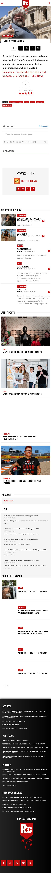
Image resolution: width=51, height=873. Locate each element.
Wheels (6, 478)
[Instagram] (23, 189)
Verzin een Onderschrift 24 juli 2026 (32, 673)
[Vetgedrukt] (4, 141)
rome (32, 102)
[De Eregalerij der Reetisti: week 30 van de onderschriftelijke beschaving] (9, 630)
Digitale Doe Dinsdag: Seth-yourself (16, 808)
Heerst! (6, 434)
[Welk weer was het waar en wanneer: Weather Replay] (25, 416)
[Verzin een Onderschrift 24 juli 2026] (9, 671)
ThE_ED (19, 251)
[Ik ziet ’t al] (8, 291)
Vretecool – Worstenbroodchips (15, 740)
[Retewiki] (30, 863)
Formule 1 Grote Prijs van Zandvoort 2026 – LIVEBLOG (23, 482)
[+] (34, 142)
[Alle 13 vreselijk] (8, 250)
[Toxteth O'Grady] (17, 181)
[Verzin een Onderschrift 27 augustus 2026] (25, 373)
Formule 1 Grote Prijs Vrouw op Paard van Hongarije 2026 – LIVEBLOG (33, 611)
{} (31, 142)
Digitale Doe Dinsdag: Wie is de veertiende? (18, 811)
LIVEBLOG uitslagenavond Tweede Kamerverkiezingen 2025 (24, 775)
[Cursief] (7, 141)
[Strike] (13, 141)
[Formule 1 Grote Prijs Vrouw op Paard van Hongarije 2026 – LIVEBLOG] (9, 610)
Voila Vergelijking (9, 785)
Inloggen (44, 126)
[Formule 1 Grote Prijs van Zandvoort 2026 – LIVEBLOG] (25, 460)
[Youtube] (33, 189)
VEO (4, 349)
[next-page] (7, 685)
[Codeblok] (25, 141)
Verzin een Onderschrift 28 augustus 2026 (22, 352)
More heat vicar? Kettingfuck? (14, 804)
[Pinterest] (32, 48)
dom (20, 102)
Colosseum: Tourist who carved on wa (23, 72)
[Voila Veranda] (8, 268)
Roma (26, 102)
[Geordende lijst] (16, 141)
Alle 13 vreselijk (24, 249)
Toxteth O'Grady (29, 180)
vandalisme (7, 105)
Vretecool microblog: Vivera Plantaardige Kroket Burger (25, 747)
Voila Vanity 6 (22, 233)
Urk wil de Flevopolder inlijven (14, 728)
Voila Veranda (23, 266)
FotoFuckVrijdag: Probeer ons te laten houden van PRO (24, 801)
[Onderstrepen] (10, 141)
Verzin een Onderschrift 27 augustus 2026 (22, 394)
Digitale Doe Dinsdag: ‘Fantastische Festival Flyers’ (22, 797)
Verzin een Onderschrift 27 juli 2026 (32, 591)
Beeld (20, 246)
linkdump (7, 36)
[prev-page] (3, 685)
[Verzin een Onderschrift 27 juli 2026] (9, 589)
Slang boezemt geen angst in (29, 218)
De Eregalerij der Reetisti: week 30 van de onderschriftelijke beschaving (33, 632)
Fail (19, 263)
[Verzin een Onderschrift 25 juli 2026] (9, 651)
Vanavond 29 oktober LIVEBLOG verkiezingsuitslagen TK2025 (25, 778)
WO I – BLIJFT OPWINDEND (11, 725)
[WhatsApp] (38, 48)
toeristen (40, 102)
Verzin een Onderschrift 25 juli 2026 (32, 653)
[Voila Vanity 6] (8, 235)
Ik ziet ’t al (22, 289)
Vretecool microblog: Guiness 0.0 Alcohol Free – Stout (23, 744)
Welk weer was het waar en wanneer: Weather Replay (19, 437)
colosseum (13, 102)
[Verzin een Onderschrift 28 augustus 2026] (25, 331)
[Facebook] (20, 48)
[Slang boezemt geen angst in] (8, 220)
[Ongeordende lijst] (19, 141)
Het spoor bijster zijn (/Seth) (13, 721)
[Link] (28, 141)
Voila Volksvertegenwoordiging (15, 782)
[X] (26, 48)
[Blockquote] (22, 141)
